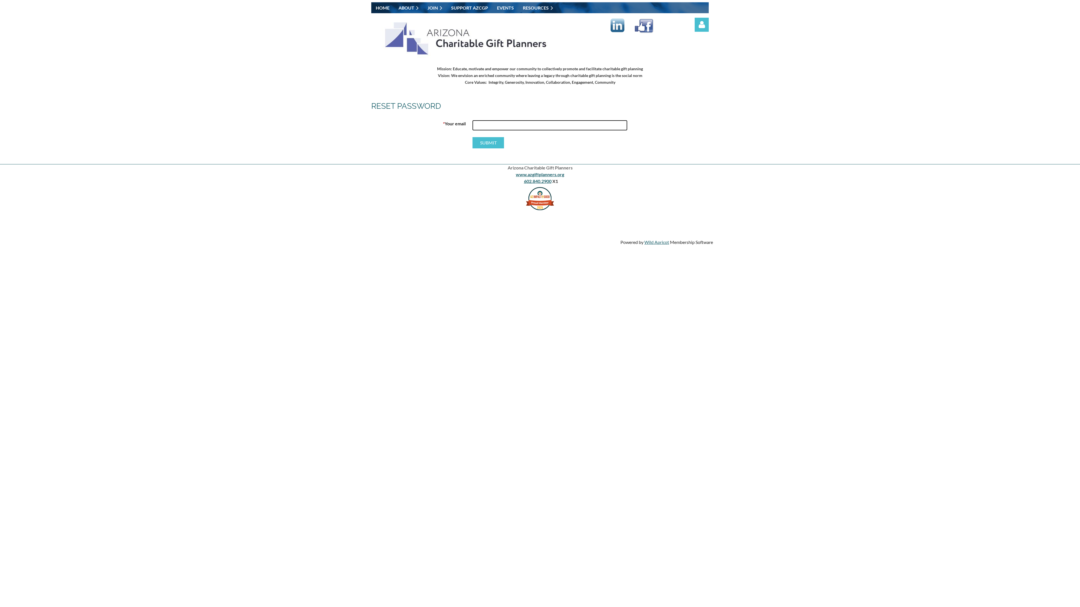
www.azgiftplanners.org (540, 174)
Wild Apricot (656, 242)
